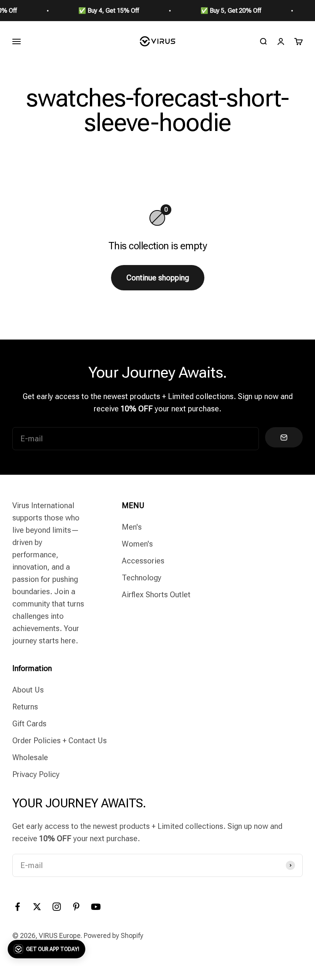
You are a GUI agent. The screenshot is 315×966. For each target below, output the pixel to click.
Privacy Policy (36, 774)
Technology (141, 577)
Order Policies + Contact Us (59, 740)
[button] (46, 949)
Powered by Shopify (113, 935)
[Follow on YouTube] (96, 906)
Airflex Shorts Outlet (156, 594)
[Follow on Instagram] (56, 906)
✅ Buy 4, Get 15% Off (101, 10)
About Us (28, 689)
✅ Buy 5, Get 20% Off (223, 10)
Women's (137, 543)
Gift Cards (29, 723)
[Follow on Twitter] (37, 906)
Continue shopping (157, 277)
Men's (132, 527)
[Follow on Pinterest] (76, 906)
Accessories (143, 560)
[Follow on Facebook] (17, 906)
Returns (25, 706)
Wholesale (30, 757)
